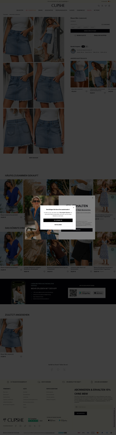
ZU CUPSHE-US (58, 220)
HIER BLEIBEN (58, 225)
